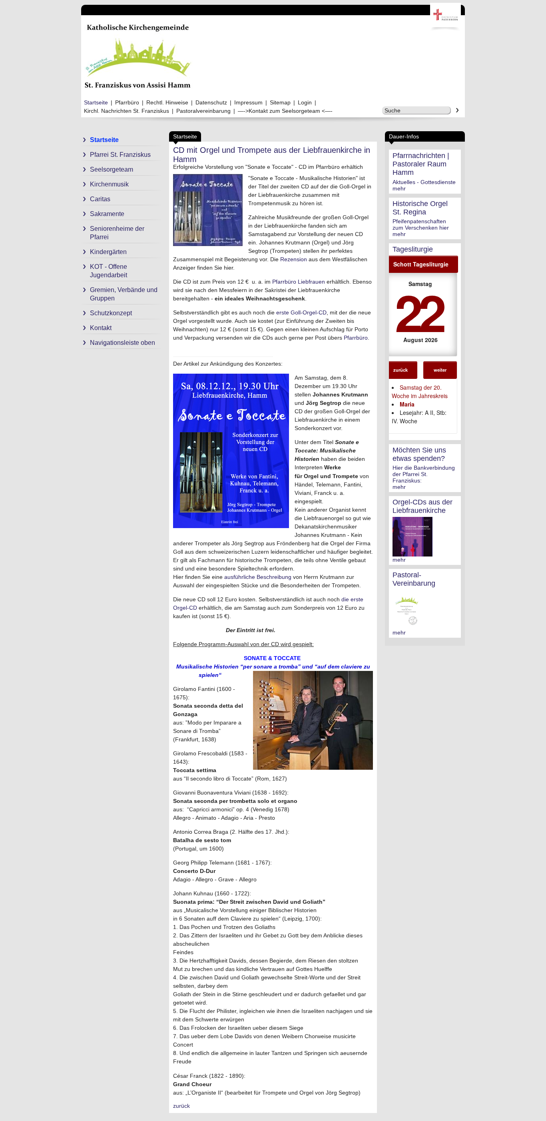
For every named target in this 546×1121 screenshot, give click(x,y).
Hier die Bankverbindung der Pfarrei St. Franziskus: (424, 474)
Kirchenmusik (109, 184)
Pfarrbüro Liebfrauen (298, 281)
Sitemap (280, 102)
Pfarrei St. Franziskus (120, 154)
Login (305, 102)
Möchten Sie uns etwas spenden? (419, 454)
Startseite (96, 102)
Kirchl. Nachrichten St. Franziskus (126, 111)
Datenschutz (211, 102)
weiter (440, 369)
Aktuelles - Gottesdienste (424, 182)
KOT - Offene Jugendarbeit (108, 270)
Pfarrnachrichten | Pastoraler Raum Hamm (421, 164)
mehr (399, 188)
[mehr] (412, 553)
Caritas (100, 199)
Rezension (293, 259)
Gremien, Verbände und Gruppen (123, 294)
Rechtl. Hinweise (167, 102)
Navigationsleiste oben (122, 342)
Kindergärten (108, 251)
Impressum (248, 102)
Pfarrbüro (127, 102)
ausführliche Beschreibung (257, 577)
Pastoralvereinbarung (203, 111)
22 (419, 311)
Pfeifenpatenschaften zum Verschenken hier (421, 224)
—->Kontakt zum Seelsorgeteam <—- (285, 111)
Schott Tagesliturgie (420, 264)
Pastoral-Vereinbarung (414, 579)
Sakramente (107, 213)
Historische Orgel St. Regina (420, 208)
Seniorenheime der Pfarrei (117, 232)
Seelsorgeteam (111, 169)
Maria (407, 404)
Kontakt (101, 327)
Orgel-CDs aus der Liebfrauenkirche (422, 506)
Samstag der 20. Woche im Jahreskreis (420, 391)
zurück (400, 369)
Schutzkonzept (111, 313)
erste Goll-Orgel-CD (301, 312)
